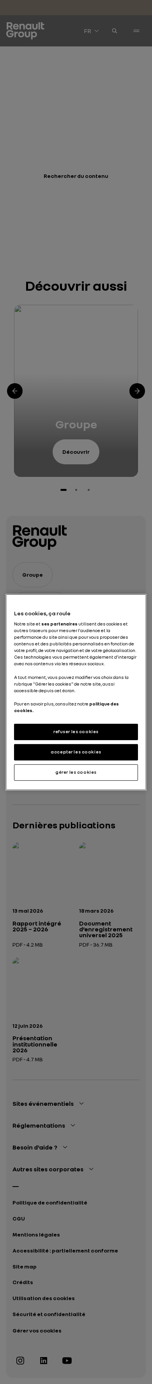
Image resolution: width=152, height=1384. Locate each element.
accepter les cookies (76, 752)
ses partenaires (59, 624)
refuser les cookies (76, 731)
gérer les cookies (76, 772)
